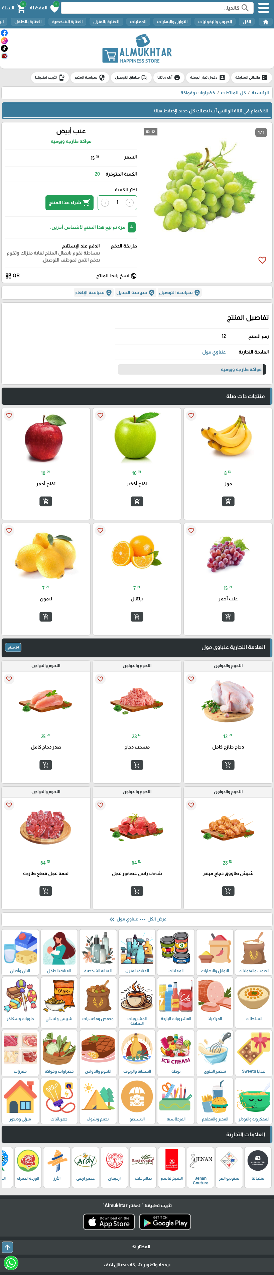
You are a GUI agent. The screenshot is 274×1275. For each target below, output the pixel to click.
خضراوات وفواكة (197, 92)
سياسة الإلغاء (93, 292)
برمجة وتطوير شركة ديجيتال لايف (137, 1264)
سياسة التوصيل (179, 292)
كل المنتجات (233, 92)
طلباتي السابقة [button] (251, 77)
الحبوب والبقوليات (215, 21)
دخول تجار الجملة (208, 77)
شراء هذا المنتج (69, 203)
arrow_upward (7, 1247)
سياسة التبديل (135, 292)
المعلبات (138, 21)
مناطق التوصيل (131, 77)
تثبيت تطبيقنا (50, 77)
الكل (247, 21)
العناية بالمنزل (106, 21)
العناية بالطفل (27, 21)
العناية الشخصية (67, 21)
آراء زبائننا (168, 77)
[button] (44, 8)
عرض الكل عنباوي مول (137, 919)
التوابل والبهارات (172, 21)
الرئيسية (260, 92)
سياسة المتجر (90, 77)
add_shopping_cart (228, 501)
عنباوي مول (214, 352)
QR (12, 276)
